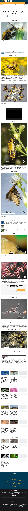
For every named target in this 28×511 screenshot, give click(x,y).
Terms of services (11, 291)
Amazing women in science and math (14, 482)
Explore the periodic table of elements (14, 484)
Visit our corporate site (15, 493)
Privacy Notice (22, 291)
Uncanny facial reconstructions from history (14, 486)
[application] (14, 114)
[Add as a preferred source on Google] (14, 495)
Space (20, 2)
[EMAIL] (7, 357)
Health (10, 2)
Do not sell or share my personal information (22, 505)
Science (14, 2)
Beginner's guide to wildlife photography (20, 480)
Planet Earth (17, 2)
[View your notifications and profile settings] (24, 1)
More (23, 2)
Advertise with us (5, 503)
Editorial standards (5, 504)
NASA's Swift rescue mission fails (18, 4)
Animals (3, 2)
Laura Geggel (7, 356)
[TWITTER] (6, 357)
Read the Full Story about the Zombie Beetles (7, 354)
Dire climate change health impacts (8, 4)
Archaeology (7, 2)
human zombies (8, 50)
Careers (20, 503)
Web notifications (13, 503)
